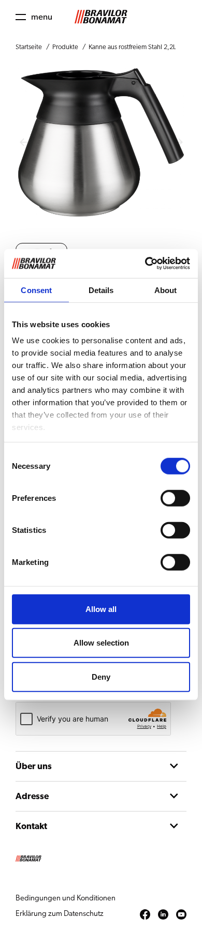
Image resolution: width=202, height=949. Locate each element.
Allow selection (101, 642)
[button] (34, 16)
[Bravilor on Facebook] (145, 915)
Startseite (29, 47)
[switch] (175, 497)
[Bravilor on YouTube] (181, 915)
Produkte (65, 47)
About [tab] (165, 289)
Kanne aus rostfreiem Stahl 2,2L (132, 47)
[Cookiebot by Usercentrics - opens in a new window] (145, 263)
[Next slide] (178, 142)
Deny (101, 676)
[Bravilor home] (101, 17)
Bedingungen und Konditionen (66, 898)
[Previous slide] (23, 142)
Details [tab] (101, 289)
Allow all (101, 608)
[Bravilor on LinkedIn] (163, 915)
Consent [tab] (36, 289)
